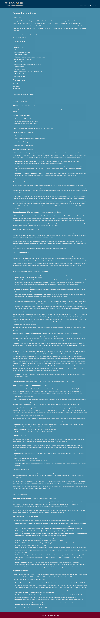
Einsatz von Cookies (20, 61)
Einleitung (17, 45)
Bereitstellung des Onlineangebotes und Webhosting (28, 64)
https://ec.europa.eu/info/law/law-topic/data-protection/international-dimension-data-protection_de (42, 248)
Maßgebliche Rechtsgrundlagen (23, 52)
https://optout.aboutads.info (49, 345)
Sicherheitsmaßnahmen (21, 54)
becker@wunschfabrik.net (27, 94)
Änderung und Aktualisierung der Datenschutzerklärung (28, 71)
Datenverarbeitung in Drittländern (23, 59)
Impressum (93, 5)
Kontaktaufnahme (19, 66)
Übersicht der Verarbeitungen (22, 49)
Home (81, 5)
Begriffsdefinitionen (20, 76)
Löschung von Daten (20, 69)
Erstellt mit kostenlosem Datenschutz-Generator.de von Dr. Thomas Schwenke (31, 608)
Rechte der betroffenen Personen (23, 73)
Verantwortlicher (19, 47)
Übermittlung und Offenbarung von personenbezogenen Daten (30, 57)
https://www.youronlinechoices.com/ (66, 345)
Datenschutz (86, 5)
